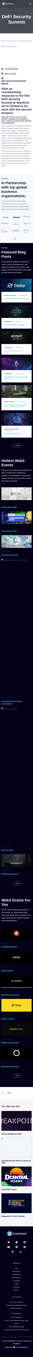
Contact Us (16, 1287)
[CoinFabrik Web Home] (16, 1234)
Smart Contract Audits (16, 1302)
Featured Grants (6, 943)
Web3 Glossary (16, 1277)
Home (3, 41)
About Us (16, 1290)
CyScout (16, 1323)
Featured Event (6, 503)
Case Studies (16, 1281)
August (9, 1092)
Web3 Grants (16, 1274)
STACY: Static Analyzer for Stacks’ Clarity (16, 1320)
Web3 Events (11, 41)
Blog (16, 1268)
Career (16, 1284)
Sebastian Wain (9, 401)
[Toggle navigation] (26, 4)
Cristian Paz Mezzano (11, 429)
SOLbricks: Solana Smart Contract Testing (16, 1329)
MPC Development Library (16, 1326)
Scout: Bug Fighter (16, 1317)
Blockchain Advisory (16, 1308)
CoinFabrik (8, 321)
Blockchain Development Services (16, 1305)
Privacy (19, 1341)
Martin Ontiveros (10, 295)
